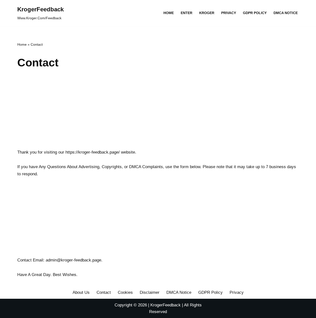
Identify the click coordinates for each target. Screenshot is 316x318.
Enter (186, 13)
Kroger (206, 13)
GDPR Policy (255, 13)
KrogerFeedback (165, 305)
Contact (104, 292)
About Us (81, 292)
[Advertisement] (158, 111)
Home (168, 13)
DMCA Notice (286, 13)
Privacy (228, 13)
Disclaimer (149, 292)
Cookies (125, 292)
